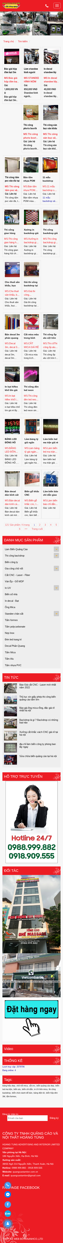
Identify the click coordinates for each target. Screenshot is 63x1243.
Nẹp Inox (9, 633)
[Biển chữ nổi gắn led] (31, 913)
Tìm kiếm (23, 41)
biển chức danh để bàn (22, 1093)
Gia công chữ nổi (14, 568)
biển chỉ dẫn (27, 1089)
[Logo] (11, 5)
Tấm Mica (10, 652)
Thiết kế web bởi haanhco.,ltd (22, 1238)
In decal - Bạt (12, 600)
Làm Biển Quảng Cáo (16, 549)
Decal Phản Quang (15, 645)
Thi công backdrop (14, 555)
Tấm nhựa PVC (13, 665)
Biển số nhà (11, 594)
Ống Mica (10, 607)
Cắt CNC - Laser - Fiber (17, 575)
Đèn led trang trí (13, 639)
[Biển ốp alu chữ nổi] (31, 975)
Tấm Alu (9, 658)
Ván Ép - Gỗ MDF (14, 581)
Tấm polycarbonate (15, 626)
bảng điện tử (39, 1093)
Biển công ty (11, 562)
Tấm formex (11, 620)
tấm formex (11, 1096)
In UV (8, 588)
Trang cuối (37, 528)
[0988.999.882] (7, 1185)
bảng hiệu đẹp (8, 1086)
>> (26, 528)
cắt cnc (32, 1086)
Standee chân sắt (14, 613)
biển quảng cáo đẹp (45, 1086)
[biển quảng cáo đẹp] (31, 1019)
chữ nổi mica (22, 1086)
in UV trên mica (40, 1089)
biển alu (17, 1089)
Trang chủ (8, 41)
